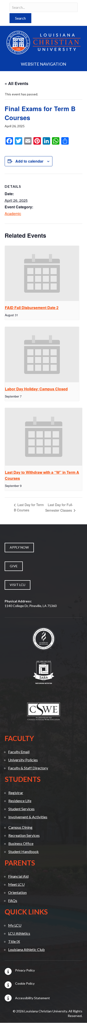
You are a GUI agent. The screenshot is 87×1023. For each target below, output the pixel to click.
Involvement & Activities (27, 817)
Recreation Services (24, 835)
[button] (20, 18)
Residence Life (19, 800)
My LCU (14, 925)
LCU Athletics (19, 933)
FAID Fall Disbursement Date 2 (31, 307)
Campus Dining (20, 827)
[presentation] (42, 273)
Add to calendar (29, 161)
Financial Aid (18, 876)
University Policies (23, 760)
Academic (13, 213)
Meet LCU (16, 884)
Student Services (21, 809)
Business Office (20, 843)
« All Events (16, 83)
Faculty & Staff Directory (28, 768)
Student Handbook (23, 851)
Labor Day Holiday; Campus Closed (36, 389)
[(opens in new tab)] (43, 638)
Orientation (17, 892)
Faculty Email (18, 752)
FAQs (12, 900)
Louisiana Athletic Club (26, 949)
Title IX (14, 941)
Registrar (15, 792)
